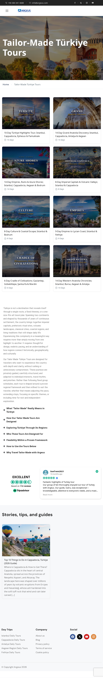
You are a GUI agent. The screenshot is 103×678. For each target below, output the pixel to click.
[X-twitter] (79, 636)
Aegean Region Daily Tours (14, 648)
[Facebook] (72, 636)
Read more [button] (47, 494)
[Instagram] (93, 636)
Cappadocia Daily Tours (13, 639)
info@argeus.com (40, 3)
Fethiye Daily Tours (10, 652)
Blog (38, 639)
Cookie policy (42, 652)
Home (6, 84)
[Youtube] (86, 636)
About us (40, 635)
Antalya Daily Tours (11, 644)
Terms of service (44, 648)
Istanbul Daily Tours (11, 635)
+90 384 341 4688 (16, 3)
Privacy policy (42, 644)
